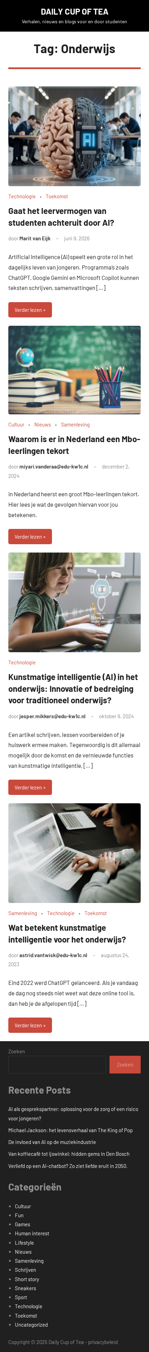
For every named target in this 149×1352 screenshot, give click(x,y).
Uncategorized (31, 1324)
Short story (27, 1279)
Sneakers (25, 1288)
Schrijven (25, 1270)
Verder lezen (28, 310)
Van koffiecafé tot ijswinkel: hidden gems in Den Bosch (69, 1154)
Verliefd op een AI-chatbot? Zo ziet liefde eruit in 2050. (68, 1166)
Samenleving (75, 424)
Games (22, 1224)
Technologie (22, 196)
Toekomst (57, 196)
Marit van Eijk (35, 238)
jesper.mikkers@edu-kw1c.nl (52, 716)
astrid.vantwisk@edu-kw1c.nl (53, 955)
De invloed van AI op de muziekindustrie (52, 1142)
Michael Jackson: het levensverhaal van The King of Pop (70, 1130)
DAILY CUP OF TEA (74, 11)
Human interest (32, 1233)
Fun (19, 1215)
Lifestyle (24, 1242)
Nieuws (42, 424)
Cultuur (16, 424)
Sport (21, 1297)
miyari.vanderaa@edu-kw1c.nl (53, 466)
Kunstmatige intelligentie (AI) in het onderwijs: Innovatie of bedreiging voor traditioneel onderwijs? (73, 688)
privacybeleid (103, 1342)
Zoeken (16, 1051)
